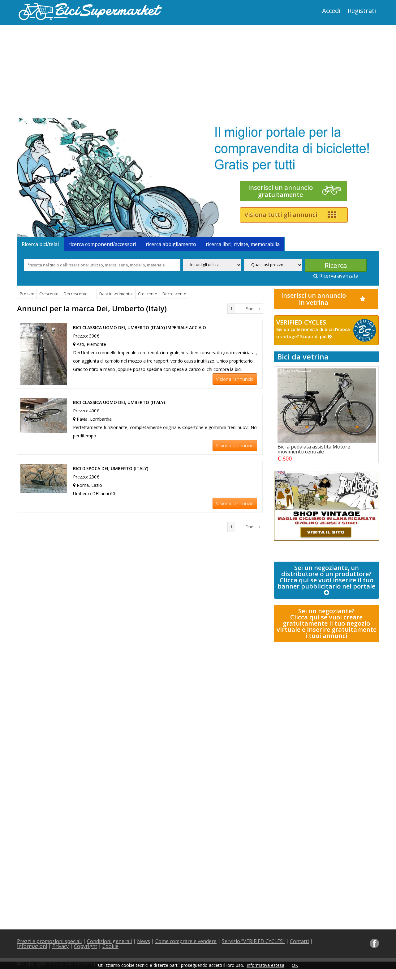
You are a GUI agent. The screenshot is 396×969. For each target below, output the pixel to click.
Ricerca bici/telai (40, 244)
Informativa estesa (265, 965)
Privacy (60, 946)
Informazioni (32, 946)
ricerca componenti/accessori (102, 244)
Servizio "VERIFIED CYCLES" (253, 941)
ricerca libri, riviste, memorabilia (243, 244)
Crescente (48, 293)
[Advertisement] (106, 71)
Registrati (362, 10)
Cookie (110, 946)
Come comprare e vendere (186, 941)
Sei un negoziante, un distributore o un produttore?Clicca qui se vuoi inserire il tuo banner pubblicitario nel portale (326, 576)
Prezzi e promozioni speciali (49, 941)
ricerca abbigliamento (171, 244)
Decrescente (76, 293)
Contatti (299, 941)
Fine (249, 308)
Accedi (331, 10)
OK (295, 965)
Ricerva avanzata (338, 275)
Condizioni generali (109, 941)
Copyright (85, 946)
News (143, 941)
